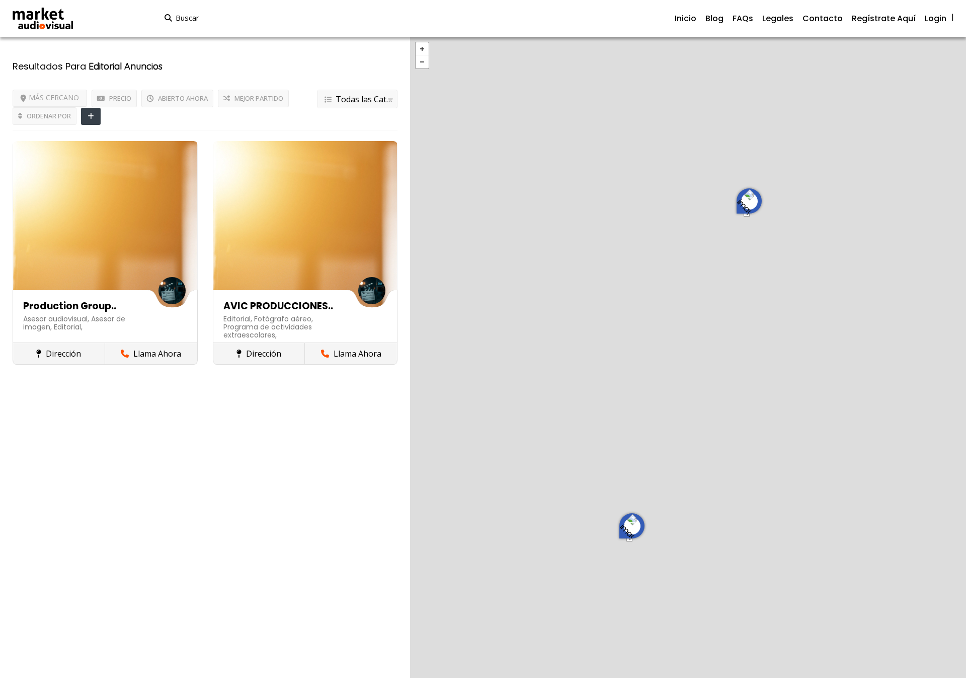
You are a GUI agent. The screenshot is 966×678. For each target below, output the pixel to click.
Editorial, (68, 327)
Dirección (62, 353)
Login (935, 18)
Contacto (822, 18)
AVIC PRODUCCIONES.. (278, 306)
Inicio (685, 18)
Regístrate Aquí (884, 18)
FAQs (743, 18)
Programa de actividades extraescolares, (267, 331)
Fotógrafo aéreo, (283, 319)
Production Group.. (69, 306)
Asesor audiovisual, (57, 319)
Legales (777, 18)
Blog (714, 18)
